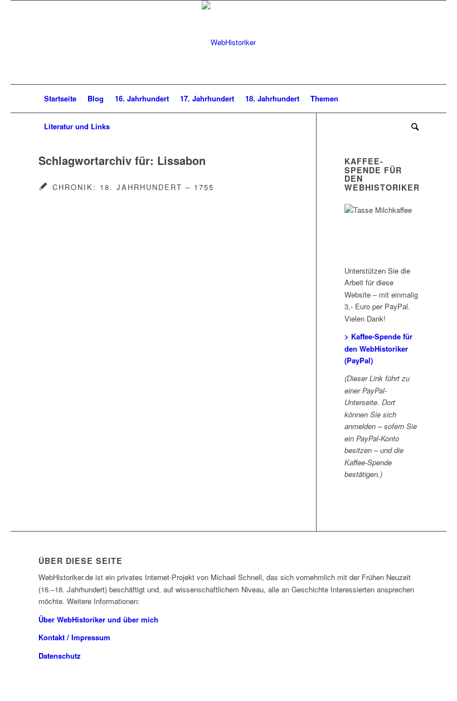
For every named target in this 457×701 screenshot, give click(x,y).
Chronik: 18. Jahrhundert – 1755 (133, 187)
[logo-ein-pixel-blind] (229, 42)
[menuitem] (60, 99)
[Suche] (412, 126)
